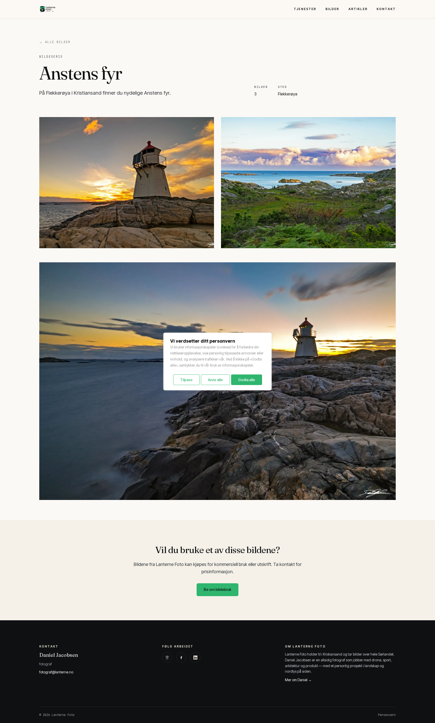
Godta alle (246, 380)
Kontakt (386, 9)
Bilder (332, 9)
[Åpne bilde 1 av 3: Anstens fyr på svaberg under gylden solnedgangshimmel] (126, 182)
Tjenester (305, 9)
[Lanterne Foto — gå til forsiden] (47, 9)
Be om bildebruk (217, 589)
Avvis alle (215, 380)
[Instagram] (167, 658)
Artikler (358, 9)
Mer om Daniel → (298, 680)
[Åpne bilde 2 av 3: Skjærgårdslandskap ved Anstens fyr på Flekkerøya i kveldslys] (308, 182)
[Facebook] (181, 658)
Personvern (387, 715)
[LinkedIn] (195, 658)
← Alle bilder (54, 42)
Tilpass (186, 380)
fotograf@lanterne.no (56, 672)
